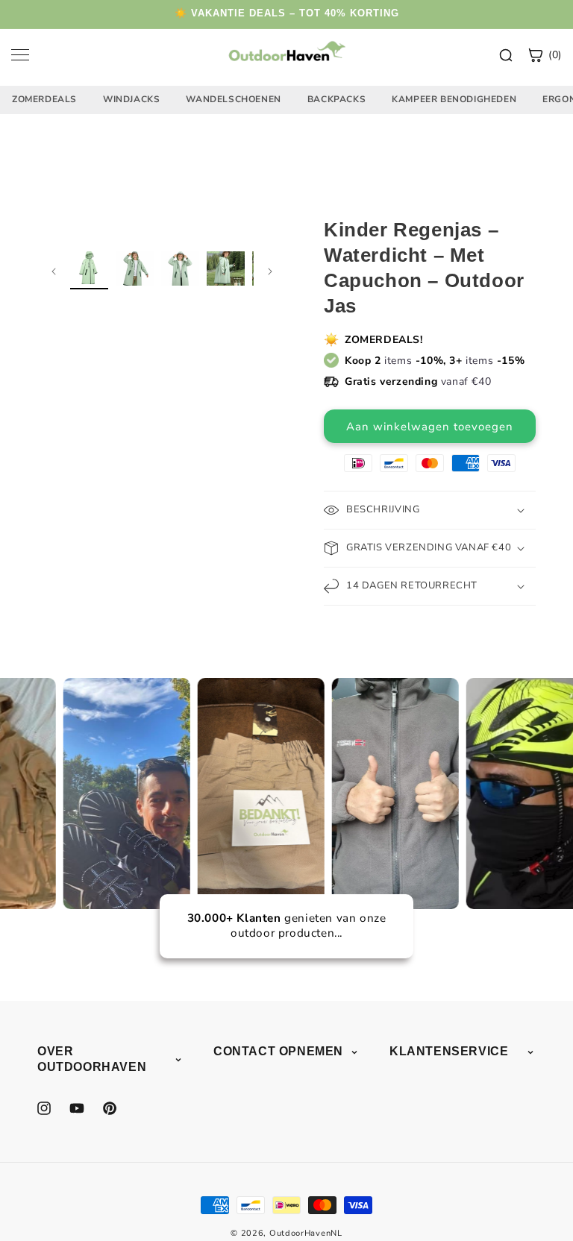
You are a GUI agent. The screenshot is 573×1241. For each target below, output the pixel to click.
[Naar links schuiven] (53, 270)
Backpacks (336, 99)
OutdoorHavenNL (305, 1233)
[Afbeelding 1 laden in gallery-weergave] (89, 270)
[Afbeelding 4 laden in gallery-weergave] (226, 270)
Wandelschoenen (233, 99)
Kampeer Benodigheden (454, 99)
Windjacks (131, 99)
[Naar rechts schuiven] (270, 270)
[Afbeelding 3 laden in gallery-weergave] (180, 270)
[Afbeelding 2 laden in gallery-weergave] (135, 270)
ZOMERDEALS (44, 99)
